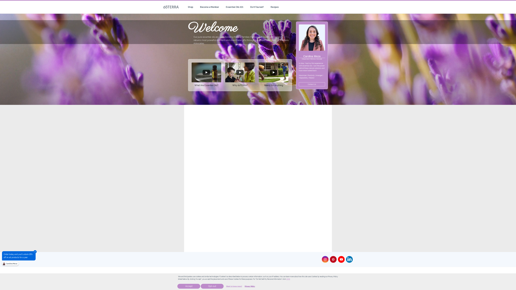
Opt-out (212, 286)
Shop (190, 7)
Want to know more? (234, 286)
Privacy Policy (250, 286)
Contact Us (312, 84)
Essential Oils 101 (234, 7)
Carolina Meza (11, 264)
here (288, 279)
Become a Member (209, 7)
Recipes (275, 7)
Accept (188, 286)
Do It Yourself (257, 7)
